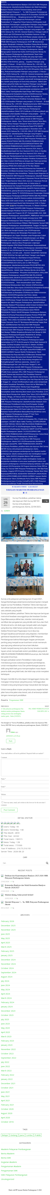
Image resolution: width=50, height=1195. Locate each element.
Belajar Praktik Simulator (20, 484)
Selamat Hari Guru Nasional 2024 (27, 156)
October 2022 (7, 1053)
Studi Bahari (33, 484)
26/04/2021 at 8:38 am (13, 736)
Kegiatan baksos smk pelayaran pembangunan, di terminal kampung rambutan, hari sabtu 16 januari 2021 (24, 463)
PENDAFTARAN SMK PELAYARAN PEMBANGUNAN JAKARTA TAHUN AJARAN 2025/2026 (22, 146)
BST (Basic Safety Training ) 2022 (25, 422)
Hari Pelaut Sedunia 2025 (27, 22)
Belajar (5, 1135)
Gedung (40, 484)
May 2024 (5, 989)
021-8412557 (34, 487)
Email (3, 787)
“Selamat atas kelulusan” (14, 374)
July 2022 (5, 1062)
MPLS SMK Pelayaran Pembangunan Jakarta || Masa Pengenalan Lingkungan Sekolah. (21, 243)
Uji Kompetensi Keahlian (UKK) (22, 94)
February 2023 (7, 1040)
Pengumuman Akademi (11, 1166)
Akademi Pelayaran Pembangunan (16, 1149)
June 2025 (5, 934)
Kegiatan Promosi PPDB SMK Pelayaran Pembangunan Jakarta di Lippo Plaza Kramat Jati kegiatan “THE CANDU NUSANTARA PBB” (23, 317)
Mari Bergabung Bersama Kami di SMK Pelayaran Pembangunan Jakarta (22, 347)
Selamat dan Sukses (37, 434)
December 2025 (8, 925)
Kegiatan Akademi (9, 1162)
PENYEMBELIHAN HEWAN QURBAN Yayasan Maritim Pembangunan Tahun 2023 (23, 352)
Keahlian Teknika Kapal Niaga (24, 387)
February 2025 (7, 951)
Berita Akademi (7, 1153)
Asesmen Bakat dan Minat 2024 (16, 168)
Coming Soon (25, 404)
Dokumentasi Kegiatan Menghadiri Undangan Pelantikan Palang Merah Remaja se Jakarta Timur (24, 44)
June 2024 (5, 985)
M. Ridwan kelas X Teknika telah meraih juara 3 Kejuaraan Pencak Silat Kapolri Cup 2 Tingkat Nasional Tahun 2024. (24, 178)
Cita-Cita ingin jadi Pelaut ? (20, 255)
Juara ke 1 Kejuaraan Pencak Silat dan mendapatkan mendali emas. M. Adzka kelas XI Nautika (24, 183)
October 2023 (7, 1015)
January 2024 (7, 1006)
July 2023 (5, 1019)
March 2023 (6, 1036)
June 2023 (5, 1023)
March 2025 (6, 946)
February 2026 (7, 921)
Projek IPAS (32, 186)
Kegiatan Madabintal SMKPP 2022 (26, 429)
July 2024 (5, 981)
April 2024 (5, 993)
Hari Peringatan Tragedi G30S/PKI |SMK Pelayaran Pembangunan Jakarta (24, 208)
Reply (10, 741)
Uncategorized (7, 1179)
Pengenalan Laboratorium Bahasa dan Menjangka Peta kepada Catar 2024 (21, 233)
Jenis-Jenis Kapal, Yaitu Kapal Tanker (19, 350)
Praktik (38, 1135)
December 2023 (8, 1011)
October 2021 (7, 1087)
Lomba (29, 1135)
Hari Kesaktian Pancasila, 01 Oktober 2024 (29, 206)
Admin (7, 511)
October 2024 (7, 968)
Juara (22, 1135)
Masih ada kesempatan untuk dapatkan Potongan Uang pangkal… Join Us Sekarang (24, 113)
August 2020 (6, 1113)
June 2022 (5, 1066)
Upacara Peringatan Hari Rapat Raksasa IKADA (24, 407)
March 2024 (6, 998)
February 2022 (7, 1075)
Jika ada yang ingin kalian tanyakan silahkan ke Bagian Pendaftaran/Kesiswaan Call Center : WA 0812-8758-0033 (24, 59)
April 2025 (5, 942)
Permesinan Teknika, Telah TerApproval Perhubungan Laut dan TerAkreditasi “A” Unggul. (24, 96)
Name (3, 779)
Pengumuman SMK (16, 700)
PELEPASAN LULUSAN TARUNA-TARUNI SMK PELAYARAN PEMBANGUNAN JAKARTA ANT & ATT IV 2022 (24, 424)
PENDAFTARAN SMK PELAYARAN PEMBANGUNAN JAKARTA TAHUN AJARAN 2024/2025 (22, 280)
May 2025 (5, 938)
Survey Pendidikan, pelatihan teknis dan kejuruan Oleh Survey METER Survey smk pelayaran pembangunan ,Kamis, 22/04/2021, (24, 449)
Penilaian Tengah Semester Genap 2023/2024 (25, 300)
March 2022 (6, 1070)
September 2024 (8, 972)
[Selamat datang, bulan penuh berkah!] (2, 895)
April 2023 (5, 1032)
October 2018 (7, 1121)
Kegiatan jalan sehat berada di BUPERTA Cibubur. (22, 228)
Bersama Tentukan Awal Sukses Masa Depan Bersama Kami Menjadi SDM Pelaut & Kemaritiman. (23, 357)
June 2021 (5, 1092)
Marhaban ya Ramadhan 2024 (16, 292)
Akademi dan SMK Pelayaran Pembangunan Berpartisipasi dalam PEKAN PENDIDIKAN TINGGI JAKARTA (21, 310)
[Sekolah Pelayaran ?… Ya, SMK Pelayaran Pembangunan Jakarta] (2, 902)
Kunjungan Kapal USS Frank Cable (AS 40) (21, 409)
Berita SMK (6, 1157)
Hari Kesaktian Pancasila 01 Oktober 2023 (25, 345)
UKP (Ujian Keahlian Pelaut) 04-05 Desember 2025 (24, 15)
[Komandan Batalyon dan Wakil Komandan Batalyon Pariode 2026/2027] (2, 886)
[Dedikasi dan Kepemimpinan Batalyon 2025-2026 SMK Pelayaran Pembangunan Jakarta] (2, 876)
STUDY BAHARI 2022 (20, 419)
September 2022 (8, 1057)
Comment (4, 757)
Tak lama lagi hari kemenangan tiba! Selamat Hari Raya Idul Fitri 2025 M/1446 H (24, 66)
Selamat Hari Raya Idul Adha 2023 (17, 355)
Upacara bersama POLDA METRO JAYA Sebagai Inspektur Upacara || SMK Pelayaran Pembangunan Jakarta (23, 267)
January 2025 (7, 955)
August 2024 (6, 976)
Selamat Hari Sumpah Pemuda (17, 186)
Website (3, 794)
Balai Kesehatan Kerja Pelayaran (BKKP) (26, 171)
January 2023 (7, 1045)
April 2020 (5, 1117)
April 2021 (5, 1100)
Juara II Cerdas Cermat (19, 481)
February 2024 (7, 1002)
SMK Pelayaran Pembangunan (14, 1175)
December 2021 (8, 1083)
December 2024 (8, 959)
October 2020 (7, 1109)
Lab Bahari (11, 389)
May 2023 (5, 1028)
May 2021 (5, 1096)
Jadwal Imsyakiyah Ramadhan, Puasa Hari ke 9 (20, 384)
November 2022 (8, 1049)
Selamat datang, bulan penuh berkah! (19, 895)
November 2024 (8, 964)
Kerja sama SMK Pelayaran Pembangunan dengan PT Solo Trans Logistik (23, 414)
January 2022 (7, 1079)
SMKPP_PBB (29, 216)
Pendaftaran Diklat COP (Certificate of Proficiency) (23, 111)
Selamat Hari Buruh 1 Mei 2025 (16, 37)
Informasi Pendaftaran (12, 404)
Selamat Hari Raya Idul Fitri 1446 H (20, 69)
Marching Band (32, 412)
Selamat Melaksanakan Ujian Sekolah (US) (20, 285)
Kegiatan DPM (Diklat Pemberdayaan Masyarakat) (24, 245)
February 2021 (7, 1104)
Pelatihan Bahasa (21, 412)
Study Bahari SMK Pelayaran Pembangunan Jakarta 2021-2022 (24, 436)
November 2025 (8, 929)
